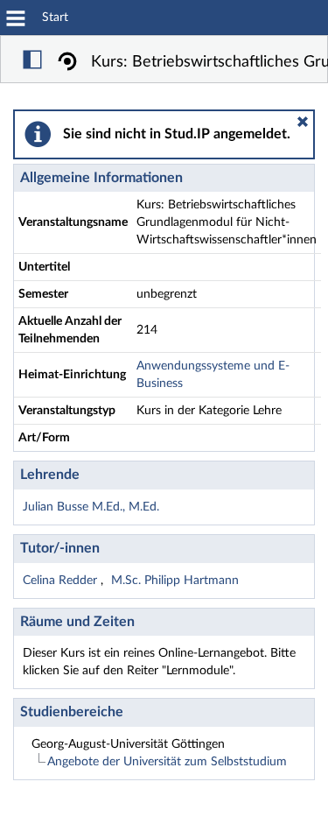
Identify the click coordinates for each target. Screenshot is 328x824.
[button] (303, 122)
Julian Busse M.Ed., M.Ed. (91, 507)
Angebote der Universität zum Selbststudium (167, 762)
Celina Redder (62, 580)
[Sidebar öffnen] (32, 62)
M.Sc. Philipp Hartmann (175, 580)
